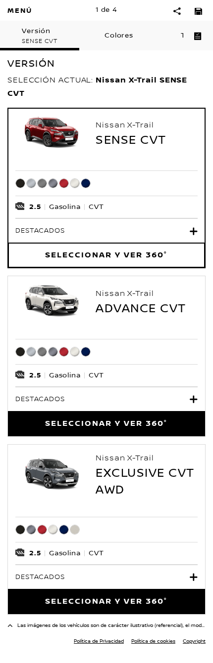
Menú (19, 10)
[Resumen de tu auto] (198, 35)
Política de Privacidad (99, 641)
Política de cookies (153, 641)
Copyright (194, 641)
